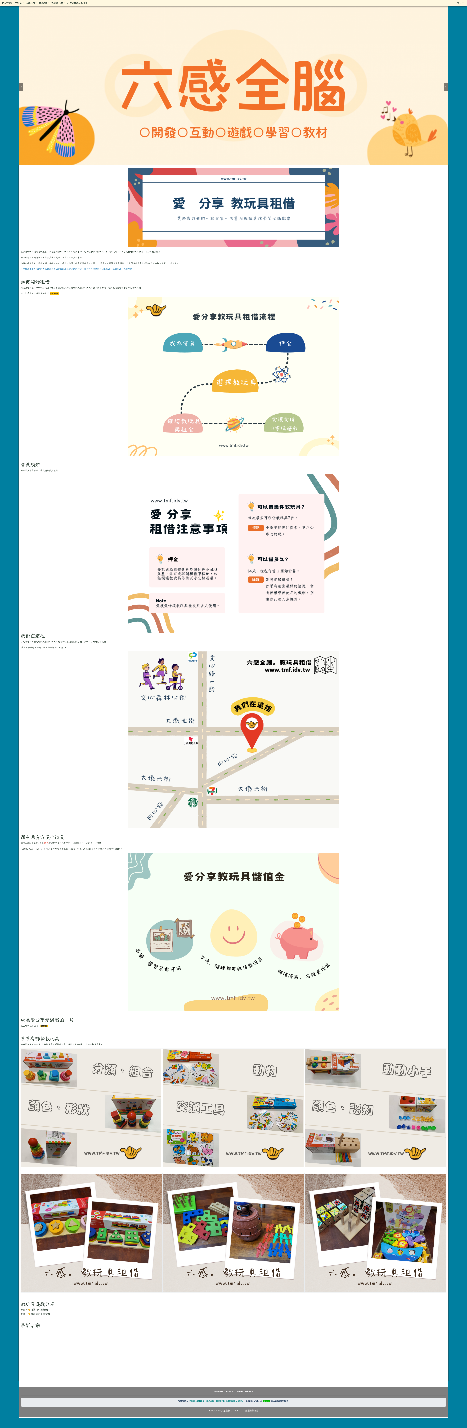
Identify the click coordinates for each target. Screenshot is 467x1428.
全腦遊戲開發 (251, 1411)
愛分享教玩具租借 (78, 3)
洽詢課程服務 (218, 1391)
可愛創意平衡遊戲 (40, 1314)
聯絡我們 (58, 3)
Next (446, 87)
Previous (21, 87)
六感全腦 (7, 3)
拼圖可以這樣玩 (39, 1310)
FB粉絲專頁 (249, 1391)
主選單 (18, 3)
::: (21, 167)
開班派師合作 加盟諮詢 (234, 1391)
